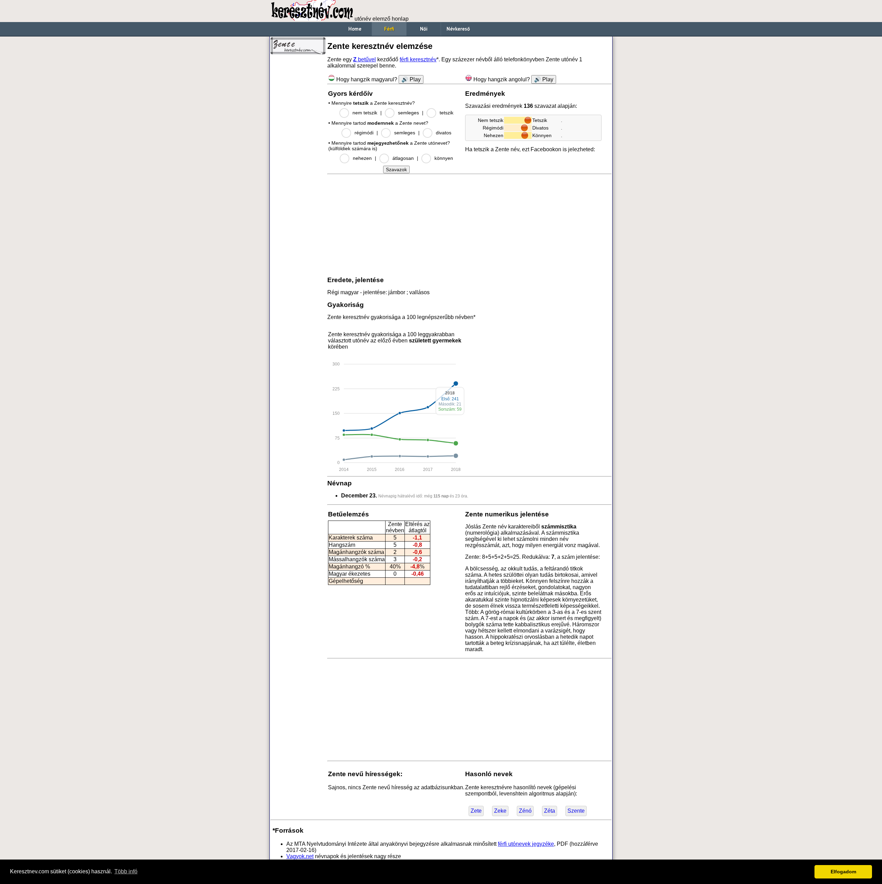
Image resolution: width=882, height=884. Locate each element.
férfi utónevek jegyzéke (526, 844)
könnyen (443, 158)
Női (424, 28)
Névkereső (458, 28)
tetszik (446, 112)
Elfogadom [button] (843, 871)
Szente (576, 811)
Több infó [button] (125, 871)
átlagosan (403, 158)
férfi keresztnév (418, 59)
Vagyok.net (300, 856)
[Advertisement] (298, 162)
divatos (443, 132)
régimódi (364, 132)
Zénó (525, 811)
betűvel (364, 59)
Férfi (389, 28)
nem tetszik (364, 112)
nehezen (362, 158)
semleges (408, 112)
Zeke (500, 811)
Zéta (549, 811)
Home (354, 28)
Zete (476, 811)
